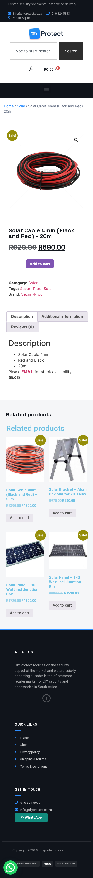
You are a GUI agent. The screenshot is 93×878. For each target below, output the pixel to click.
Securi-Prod (30, 288)
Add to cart (40, 263)
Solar (21, 106)
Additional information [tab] (62, 316)
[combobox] (33, 51)
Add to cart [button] (19, 517)
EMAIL (27, 371)
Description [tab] (22, 316)
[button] (47, 89)
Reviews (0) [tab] (22, 326)
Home (9, 106)
